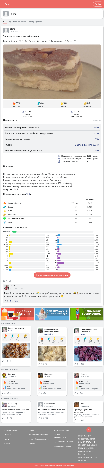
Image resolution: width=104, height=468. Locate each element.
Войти (98, 4)
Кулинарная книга (17, 22)
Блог (5, 22)
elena (13, 13)
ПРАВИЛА (67, 446)
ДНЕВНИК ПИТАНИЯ (11, 430)
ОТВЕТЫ (32, 443)
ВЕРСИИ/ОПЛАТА (60, 437)
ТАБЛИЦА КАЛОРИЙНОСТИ (38, 435)
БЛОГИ (6, 439)
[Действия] (99, 288)
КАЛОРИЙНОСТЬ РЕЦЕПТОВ (38, 439)
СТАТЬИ (7, 443)
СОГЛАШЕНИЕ (59, 446)
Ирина (13, 285)
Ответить (14, 301)
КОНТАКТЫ (70, 442)
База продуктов (35, 22)
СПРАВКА (57, 435)
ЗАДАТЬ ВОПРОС (59, 442)
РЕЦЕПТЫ (7, 435)
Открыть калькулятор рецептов (52, 275)
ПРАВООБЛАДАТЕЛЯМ (61, 430)
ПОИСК (31, 430)
